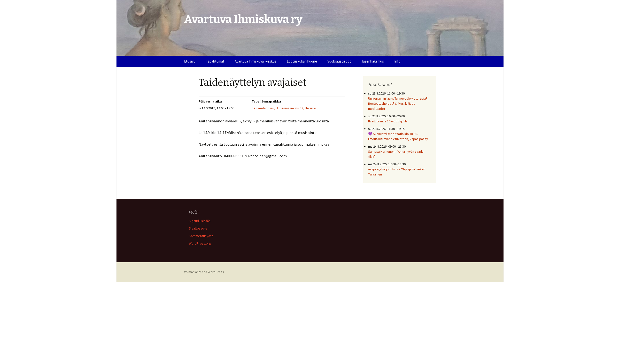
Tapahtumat (215, 61)
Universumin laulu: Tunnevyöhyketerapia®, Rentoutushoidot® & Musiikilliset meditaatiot (398, 103)
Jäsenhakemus (372, 61)
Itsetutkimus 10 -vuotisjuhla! (388, 121)
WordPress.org (200, 243)
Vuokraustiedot (339, 61)
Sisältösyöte (198, 228)
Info (397, 61)
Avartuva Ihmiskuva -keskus (255, 61)
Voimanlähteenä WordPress (204, 272)
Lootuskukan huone (302, 61)
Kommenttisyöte (201, 236)
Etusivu (189, 61)
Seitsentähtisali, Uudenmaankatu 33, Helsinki (284, 108)
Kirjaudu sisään (199, 221)
